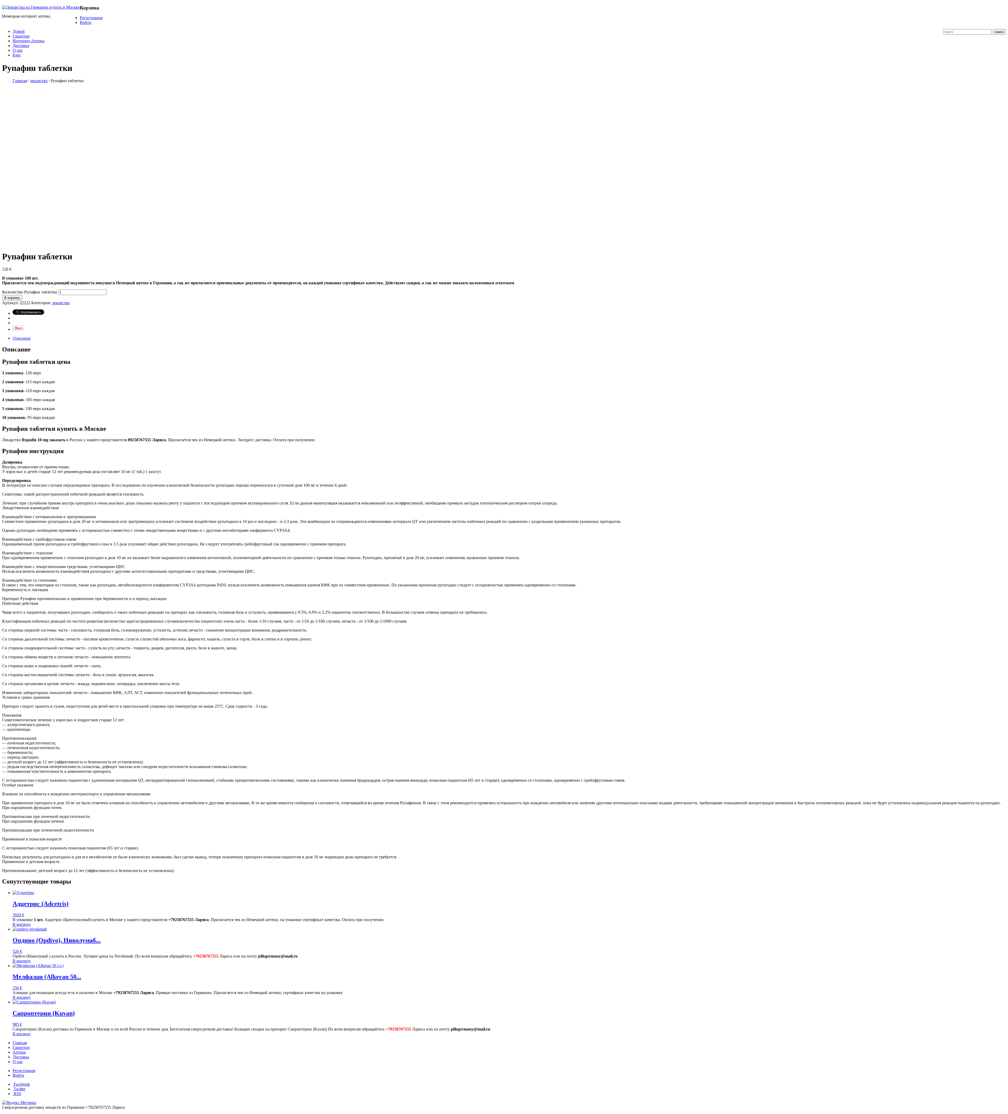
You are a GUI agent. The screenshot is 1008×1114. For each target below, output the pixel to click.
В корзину (12, 298)
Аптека (19, 1052)
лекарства (39, 80)
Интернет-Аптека (28, 41)
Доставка (21, 45)
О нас (18, 50)
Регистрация (91, 17)
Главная (20, 80)
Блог (17, 55)
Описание (22, 338)
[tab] (509, 338)
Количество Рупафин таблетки (29, 292)
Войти (85, 22)
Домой (19, 31)
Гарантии (21, 36)
